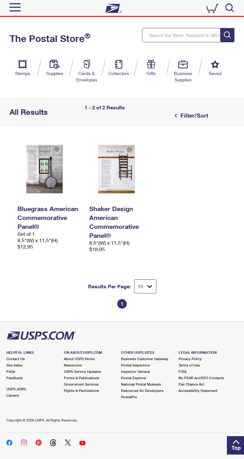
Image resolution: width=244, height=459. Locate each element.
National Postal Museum (141, 384)
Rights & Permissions (81, 390)
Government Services (81, 384)
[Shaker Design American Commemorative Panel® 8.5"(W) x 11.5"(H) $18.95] (122, 169)
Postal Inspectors (135, 365)
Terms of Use (189, 365)
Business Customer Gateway (144, 359)
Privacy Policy (190, 359)
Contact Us (15, 359)
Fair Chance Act (191, 384)
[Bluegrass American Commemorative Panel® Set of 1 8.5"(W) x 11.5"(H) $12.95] (50, 169)
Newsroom (73, 365)
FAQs (10, 371)
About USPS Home (79, 359)
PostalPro (129, 397)
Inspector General (135, 371)
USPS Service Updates (82, 371)
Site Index (14, 365)
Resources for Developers (142, 390)
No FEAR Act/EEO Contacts (201, 378)
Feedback (14, 378)
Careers (12, 395)
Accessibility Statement (198, 390)
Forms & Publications (81, 378)
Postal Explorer (133, 378)
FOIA (182, 371)
